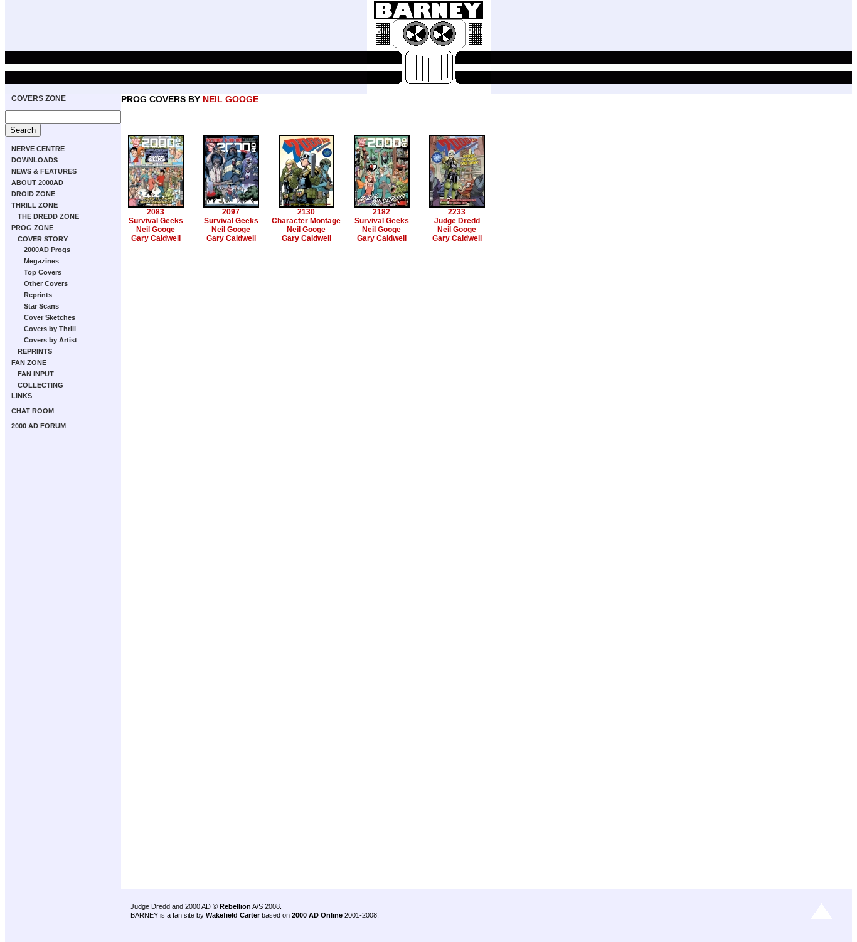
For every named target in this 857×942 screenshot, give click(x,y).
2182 (381, 212)
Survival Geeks (156, 220)
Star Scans (41, 306)
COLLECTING (40, 385)
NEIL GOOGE (230, 99)
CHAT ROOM (32, 411)
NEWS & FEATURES (44, 171)
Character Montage (306, 220)
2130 (306, 212)
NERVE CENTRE (38, 148)
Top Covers (42, 272)
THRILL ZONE (34, 205)
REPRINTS (35, 351)
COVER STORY (43, 239)
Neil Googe (155, 229)
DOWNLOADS (34, 160)
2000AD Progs (47, 249)
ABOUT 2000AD (37, 182)
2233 (457, 212)
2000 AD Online (317, 915)
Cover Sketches (49, 317)
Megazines (41, 261)
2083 (155, 212)
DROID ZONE (33, 194)
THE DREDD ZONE (48, 216)
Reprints (38, 295)
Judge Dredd (457, 220)
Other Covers (46, 283)
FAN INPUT (36, 374)
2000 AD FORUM (38, 426)
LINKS (21, 396)
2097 (231, 212)
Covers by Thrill (50, 328)
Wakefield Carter (233, 915)
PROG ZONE (32, 227)
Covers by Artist (50, 340)
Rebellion (235, 906)
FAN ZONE (28, 362)
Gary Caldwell (156, 238)
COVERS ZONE (38, 98)
